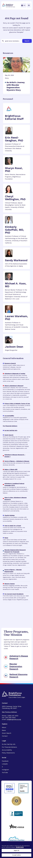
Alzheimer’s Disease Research (18, 657)
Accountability (7, 750)
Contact (5, 736)
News (4, 730)
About (4, 727)
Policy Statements (8, 753)
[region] (16, 849)
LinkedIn (5, 764)
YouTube (5, 772)
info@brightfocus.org (14, 719)
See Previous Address (9, 712)
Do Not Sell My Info (8, 744)
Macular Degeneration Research (15, 666)
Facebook (5, 761)
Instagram (5, 769)
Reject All (16, 850)
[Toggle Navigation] (29, 5)
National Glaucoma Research (18, 675)
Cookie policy (19, 847)
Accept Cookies (16, 855)
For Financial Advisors (9, 747)
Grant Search (6, 733)
